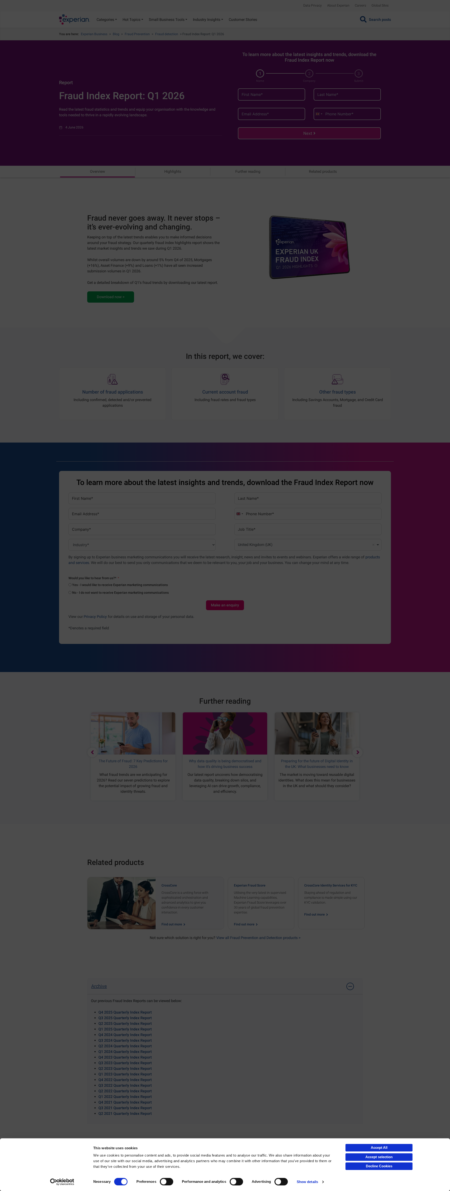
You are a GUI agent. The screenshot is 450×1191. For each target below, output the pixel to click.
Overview (97, 171)
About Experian (338, 5)
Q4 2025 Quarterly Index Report (125, 1012)
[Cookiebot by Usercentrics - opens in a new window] (62, 1181)
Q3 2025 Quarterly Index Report (125, 1018)
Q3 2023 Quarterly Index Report (125, 1063)
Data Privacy (312, 5)
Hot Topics (131, 19)
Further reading (247, 171)
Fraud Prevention (137, 34)
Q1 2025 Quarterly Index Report (125, 1029)
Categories (105, 19)
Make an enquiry (225, 605)
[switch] (166, 1181)
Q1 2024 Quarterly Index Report (125, 1051)
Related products (323, 171)
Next (307, 133)
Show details (307, 1182)
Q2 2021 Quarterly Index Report (125, 1113)
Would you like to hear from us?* (92, 578)
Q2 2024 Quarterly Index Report (125, 1046)
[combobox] (319, 114)
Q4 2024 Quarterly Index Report (125, 1035)
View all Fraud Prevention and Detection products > (258, 938)
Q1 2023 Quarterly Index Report (125, 1074)
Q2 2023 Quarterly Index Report (125, 1068)
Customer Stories (243, 19)
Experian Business (94, 34)
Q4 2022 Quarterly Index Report (125, 1080)
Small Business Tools (166, 19)
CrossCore (169, 885)
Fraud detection (166, 34)
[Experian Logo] (74, 19)
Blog (116, 34)
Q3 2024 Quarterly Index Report (125, 1040)
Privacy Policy (95, 616)
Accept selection (379, 1157)
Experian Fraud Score (250, 885)
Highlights (172, 171)
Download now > (110, 297)
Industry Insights (206, 19)
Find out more (172, 924)
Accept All (379, 1148)
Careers (360, 5)
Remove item (373, 544)
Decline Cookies (379, 1166)
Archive (99, 986)
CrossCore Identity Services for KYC (330, 885)
